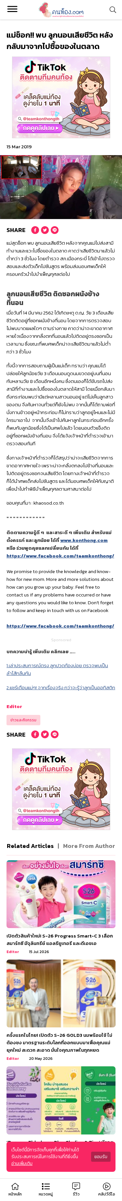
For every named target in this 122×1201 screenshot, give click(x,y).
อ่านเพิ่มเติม (22, 1163)
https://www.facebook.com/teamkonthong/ (60, 555)
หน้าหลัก (15, 1194)
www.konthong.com (84, 540)
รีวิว (76, 1194)
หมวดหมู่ (46, 1194)
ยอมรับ (100, 1156)
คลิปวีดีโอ (106, 1194)
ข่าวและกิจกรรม (23, 720)
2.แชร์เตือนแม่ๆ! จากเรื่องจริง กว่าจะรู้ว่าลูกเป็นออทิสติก (61, 687)
